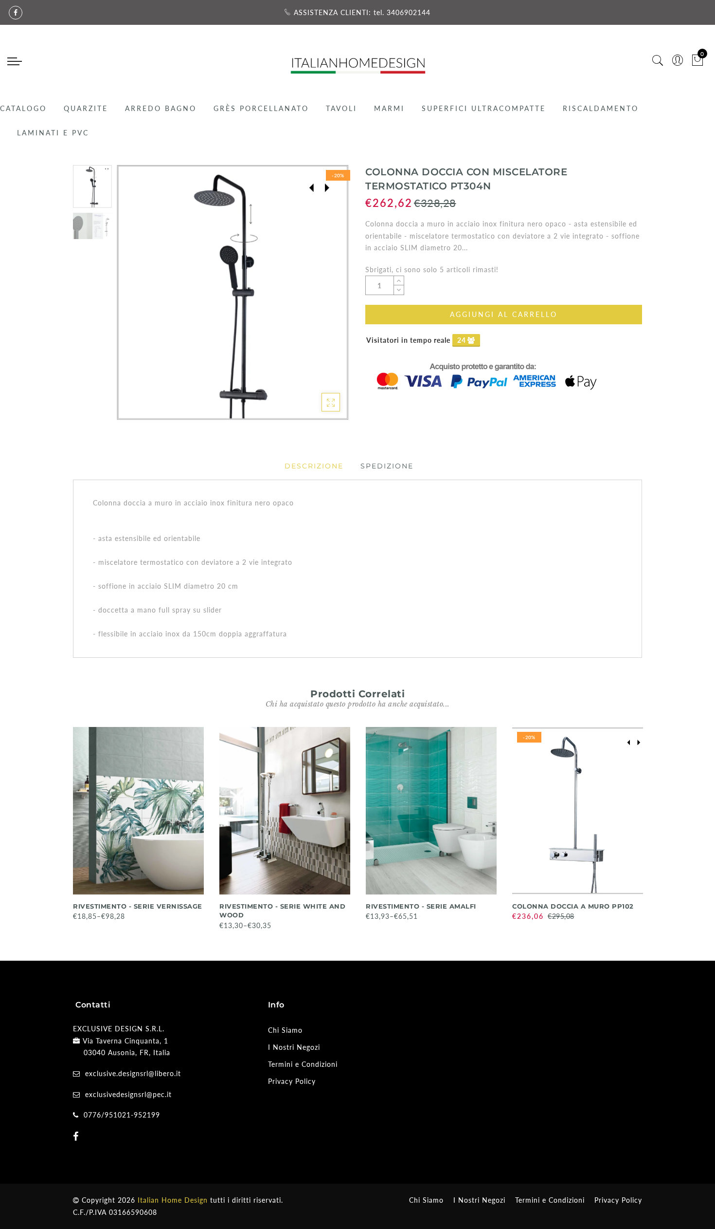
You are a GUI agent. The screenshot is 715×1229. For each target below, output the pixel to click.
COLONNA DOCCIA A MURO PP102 (573, 906)
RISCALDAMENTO (601, 108)
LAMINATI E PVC (53, 133)
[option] (233, 293)
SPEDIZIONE (386, 466)
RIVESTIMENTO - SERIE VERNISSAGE (137, 906)
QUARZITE (86, 108)
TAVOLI (341, 108)
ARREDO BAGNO (161, 108)
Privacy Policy (292, 1081)
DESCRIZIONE (314, 466)
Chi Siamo (285, 1030)
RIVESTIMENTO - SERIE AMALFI (421, 906)
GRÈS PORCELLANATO (261, 108)
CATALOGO (23, 108)
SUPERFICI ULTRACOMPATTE (484, 108)
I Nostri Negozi (294, 1047)
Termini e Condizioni (303, 1064)
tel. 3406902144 (402, 12)
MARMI (389, 108)
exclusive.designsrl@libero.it (133, 1073)
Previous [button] (134, 299)
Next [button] (320, 298)
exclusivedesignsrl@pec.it (128, 1094)
